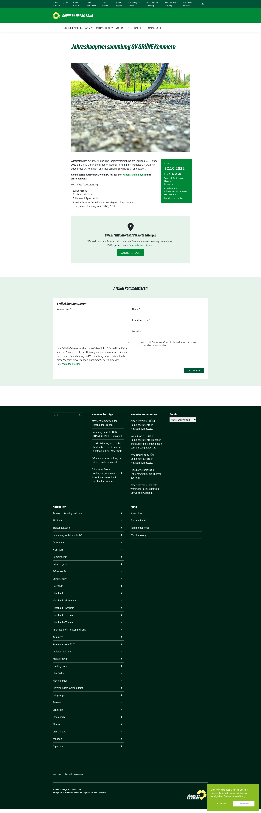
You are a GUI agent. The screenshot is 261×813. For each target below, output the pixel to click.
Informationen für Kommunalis (69, 629)
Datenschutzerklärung (68, 363)
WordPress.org (138, 535)
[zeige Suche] (203, 4)
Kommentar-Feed (139, 527)
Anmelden (136, 513)
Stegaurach (59, 717)
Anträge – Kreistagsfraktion (67, 513)
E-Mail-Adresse (141, 320)
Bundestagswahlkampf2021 (68, 535)
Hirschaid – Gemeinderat (66, 600)
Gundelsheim (60, 578)
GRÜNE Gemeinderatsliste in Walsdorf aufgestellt (143, 424)
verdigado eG (100, 792)
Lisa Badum (59, 673)
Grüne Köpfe (59, 571)
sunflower (73, 792)
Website (136, 331)
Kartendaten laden (130, 252)
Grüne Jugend (60, 564)
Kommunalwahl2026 (64, 644)
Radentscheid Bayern (134, 174)
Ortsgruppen (59, 695)
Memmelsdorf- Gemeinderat (68, 687)
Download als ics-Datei (174, 198)
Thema (56, 724)
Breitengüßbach (61, 527)
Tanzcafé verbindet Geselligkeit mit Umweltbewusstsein (144, 488)
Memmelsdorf (60, 680)
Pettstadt (57, 702)
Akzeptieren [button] (243, 804)
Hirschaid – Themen (63, 622)
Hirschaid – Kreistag (63, 607)
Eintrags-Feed (138, 520)
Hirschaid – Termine (63, 615)
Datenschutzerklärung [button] (234, 796)
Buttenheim (59, 542)
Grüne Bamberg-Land (77, 16)
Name (136, 309)
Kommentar (64, 309)
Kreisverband (60, 658)
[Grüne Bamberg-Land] (56, 15)
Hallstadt (58, 586)
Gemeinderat (60, 556)
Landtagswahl (60, 666)
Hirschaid (58, 593)
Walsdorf (57, 738)
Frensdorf (58, 549)
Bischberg (58, 520)
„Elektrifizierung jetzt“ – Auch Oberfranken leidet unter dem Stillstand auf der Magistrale (108, 447)
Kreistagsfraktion (62, 651)
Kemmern (58, 637)
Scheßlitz (58, 709)
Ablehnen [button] (221, 804)
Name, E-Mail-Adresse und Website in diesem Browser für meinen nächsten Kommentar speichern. (168, 343)
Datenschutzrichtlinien (141, 245)
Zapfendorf (58, 746)
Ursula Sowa (59, 731)
